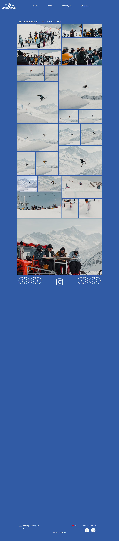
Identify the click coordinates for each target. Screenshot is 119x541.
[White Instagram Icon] (59, 282)
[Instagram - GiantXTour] (93, 530)
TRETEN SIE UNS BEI (89, 525)
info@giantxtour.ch (31, 527)
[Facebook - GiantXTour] (87, 530)
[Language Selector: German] (74, 525)
